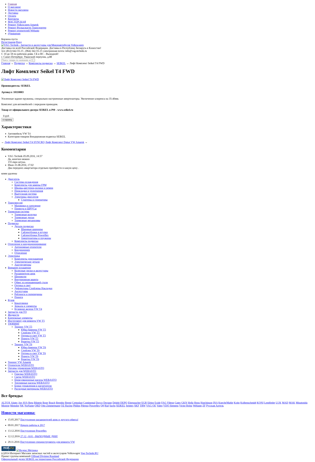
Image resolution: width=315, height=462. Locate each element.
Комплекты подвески (41, 63)
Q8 (102, 405)
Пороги (18, 297)
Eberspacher (134, 402)
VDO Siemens (170, 405)
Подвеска (19, 63)
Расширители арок (24, 273)
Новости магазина (18, 10)
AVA (25, 402)
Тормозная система (18, 211)
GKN (184, 402)
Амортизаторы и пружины (36, 238)
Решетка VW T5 (30, 341)
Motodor (14, 405)
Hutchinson (206, 402)
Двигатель (14, 179)
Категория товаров (18, 136)
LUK (278, 402)
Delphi (116, 402)
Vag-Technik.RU (89, 453)
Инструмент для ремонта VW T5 (26, 320)
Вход (19, 42)
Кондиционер (22, 250)
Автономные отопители (28, 247)
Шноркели (20, 276)
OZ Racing (67, 405)
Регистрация (8, 42)
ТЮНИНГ (14, 323)
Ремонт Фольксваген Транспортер (27, 27)
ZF (204, 405)
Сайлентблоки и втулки (34, 232)
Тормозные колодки (25, 214)
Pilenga (85, 405)
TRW (143, 405)
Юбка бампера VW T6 (33, 347)
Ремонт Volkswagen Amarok (23, 24)
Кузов (11, 300)
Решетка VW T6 (30, 359)
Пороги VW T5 (29, 338)
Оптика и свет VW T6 (33, 353)
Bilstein (38, 402)
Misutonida (301, 402)
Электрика (14, 255)
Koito (237, 402)
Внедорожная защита (26, 279)
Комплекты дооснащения (28, 258)
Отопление (20, 253)
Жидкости (13, 315)
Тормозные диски (24, 217)
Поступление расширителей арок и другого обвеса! (49, 419)
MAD (285, 402)
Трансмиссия (15, 202)
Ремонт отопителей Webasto (23, 30)
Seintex (130, 405)
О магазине (14, 7)
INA (215, 402)
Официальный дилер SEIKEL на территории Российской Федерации (40, 459)
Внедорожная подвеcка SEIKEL (48, 136)
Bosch (52, 402)
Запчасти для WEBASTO (22, 371)
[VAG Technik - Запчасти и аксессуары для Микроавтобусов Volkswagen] (42, 45)
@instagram (14, 33)
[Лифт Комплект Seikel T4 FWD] (20, 79)
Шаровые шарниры (32, 229)
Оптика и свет (22, 285)
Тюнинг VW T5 (23, 326)
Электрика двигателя (26, 196)
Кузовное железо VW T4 (28, 309)
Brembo (60, 402)
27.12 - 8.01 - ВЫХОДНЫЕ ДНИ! (39, 436)
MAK (292, 402)
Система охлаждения (26, 182)
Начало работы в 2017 (32, 425)
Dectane (107, 402)
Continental (89, 402)
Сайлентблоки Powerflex (35, 235)
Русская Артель (215, 405)
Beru (30, 402)
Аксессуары (21, 291)
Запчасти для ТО (17, 312)
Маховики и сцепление (27, 205)
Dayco (99, 402)
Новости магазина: (18, 412)
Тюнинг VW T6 (23, 344)
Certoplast (77, 402)
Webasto (197, 405)
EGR (144, 402)
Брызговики (21, 303)
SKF (136, 405)
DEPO (123, 402)
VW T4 (26, 133)
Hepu (197, 402)
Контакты (13, 18)
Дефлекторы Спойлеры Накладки (33, 288)
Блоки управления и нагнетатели (33, 385)
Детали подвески (24, 226)
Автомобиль (15, 133)
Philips (76, 405)
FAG (164, 402)
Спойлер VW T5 (30, 332)
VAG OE (151, 405)
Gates (178, 402)
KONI (260, 402)
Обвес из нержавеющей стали (31, 282)
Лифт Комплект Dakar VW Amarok (64, 142)
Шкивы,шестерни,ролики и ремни (33, 188)
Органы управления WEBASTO (26, 368)
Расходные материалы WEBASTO (33, 388)
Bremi (68, 402)
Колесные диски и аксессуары (31, 270)
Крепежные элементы (20, 317)
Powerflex (94, 405)
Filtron (170, 402)
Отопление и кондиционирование (27, 244)
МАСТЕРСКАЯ (17, 21)
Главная (12, 4)
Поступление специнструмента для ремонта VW (47, 442)
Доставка (13, 12)
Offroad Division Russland (45, 456)
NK (22, 405)
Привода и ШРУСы (25, 208)
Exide (158, 402)
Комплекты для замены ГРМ (30, 185)
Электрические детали (27, 261)
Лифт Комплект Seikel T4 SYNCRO (25, 142)
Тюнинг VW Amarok (19, 362)
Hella (190, 402)
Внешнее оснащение (19, 267)
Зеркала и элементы (25, 306)
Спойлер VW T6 (30, 350)
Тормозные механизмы (27, 220)
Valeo (160, 405)
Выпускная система (25, 193)
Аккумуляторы (22, 264)
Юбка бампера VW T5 (33, 329)
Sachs (112, 405)
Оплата (12, 15)
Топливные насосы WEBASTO (32, 382)
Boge (45, 402)
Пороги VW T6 (29, 356)
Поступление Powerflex (33, 430)
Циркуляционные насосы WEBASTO (35, 379)
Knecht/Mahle (225, 402)
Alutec (14, 402)
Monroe (5, 405)
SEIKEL (61, 63)
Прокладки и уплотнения (28, 190)
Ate (20, 402)
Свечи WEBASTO (24, 377)
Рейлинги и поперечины (28, 294)
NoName (29, 405)
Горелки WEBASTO (25, 374)
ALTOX (5, 402)
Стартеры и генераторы (34, 199)
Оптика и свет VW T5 (33, 335)
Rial (107, 405)
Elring (150, 402)
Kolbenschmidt (248, 402)
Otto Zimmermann (50, 405)
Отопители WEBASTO (21, 365)
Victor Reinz (185, 405)
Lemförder (269, 402)
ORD (37, 405)
